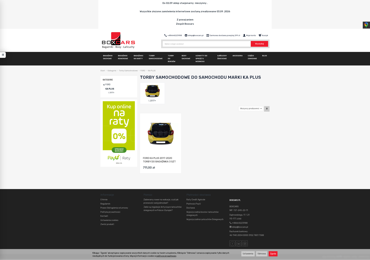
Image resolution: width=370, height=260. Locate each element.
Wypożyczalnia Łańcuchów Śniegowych (204, 219)
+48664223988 (240, 223)
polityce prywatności (166, 256)
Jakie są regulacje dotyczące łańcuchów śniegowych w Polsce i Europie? (163, 208)
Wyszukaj (259, 44)
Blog (264, 56)
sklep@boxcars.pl (240, 227)
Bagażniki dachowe (108, 57)
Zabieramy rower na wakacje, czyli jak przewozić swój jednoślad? (161, 201)
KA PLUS (110, 89)
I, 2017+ (152, 101)
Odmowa (262, 254)
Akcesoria (238, 56)
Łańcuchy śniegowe (222, 57)
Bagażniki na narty (138, 57)
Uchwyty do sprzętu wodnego (201, 58)
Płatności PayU (193, 204)
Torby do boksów (171, 58)
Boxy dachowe (186, 57)
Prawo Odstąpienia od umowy (114, 208)
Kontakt (104, 216)
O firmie (104, 199)
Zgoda (273, 254)
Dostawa (190, 208)
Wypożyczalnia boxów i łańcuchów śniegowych (202, 213)
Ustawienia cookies (109, 220)
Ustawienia (248, 254)
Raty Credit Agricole (195, 199)
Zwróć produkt (107, 224)
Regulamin (105, 204)
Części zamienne (252, 57)
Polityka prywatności (110, 212)
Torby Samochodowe (156, 57)
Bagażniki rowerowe (123, 57)
